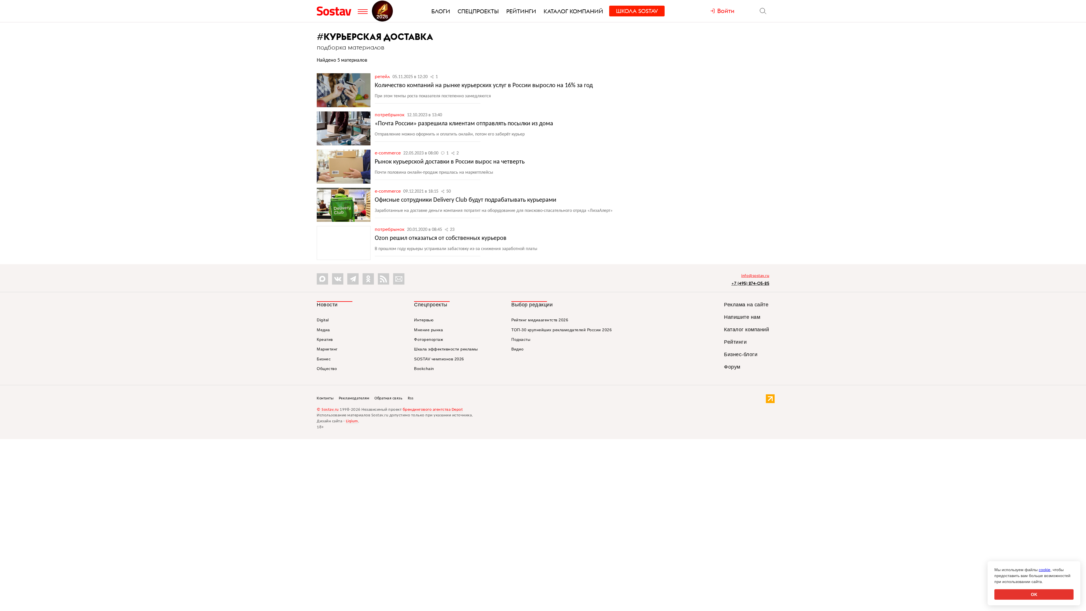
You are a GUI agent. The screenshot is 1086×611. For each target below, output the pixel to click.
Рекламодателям (354, 398)
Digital (323, 320)
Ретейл (383, 76)
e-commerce (388, 153)
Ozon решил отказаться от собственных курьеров (441, 238)
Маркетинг (327, 349)
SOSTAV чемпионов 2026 (439, 359)
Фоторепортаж (428, 339)
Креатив (325, 339)
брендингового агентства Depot (433, 410)
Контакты (325, 398)
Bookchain (424, 368)
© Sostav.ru (328, 410)
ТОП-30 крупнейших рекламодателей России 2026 (561, 330)
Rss (410, 398)
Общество (327, 368)
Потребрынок (390, 114)
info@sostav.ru (755, 276)
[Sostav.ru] (336, 11)
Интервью (424, 320)
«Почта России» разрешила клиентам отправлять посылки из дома (464, 124)
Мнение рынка (428, 330)
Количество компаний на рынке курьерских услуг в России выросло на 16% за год (484, 85)
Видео (517, 349)
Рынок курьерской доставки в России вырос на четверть (450, 162)
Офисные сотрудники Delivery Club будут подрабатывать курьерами (465, 200)
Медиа (323, 330)
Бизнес (324, 359)
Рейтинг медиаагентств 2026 (539, 320)
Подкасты (520, 339)
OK (1034, 594)
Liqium (352, 421)
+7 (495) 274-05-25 (750, 283)
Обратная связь (388, 398)
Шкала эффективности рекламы (446, 349)
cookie (1044, 569)
